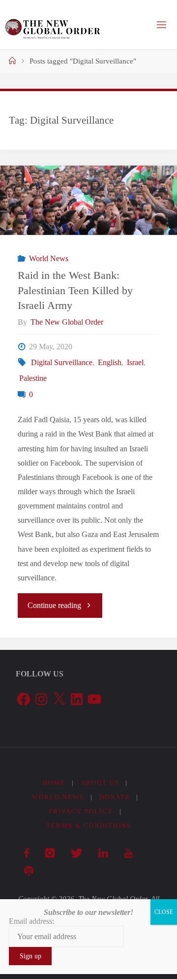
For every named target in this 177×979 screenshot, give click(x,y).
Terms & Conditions (88, 825)
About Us (100, 782)
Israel (135, 362)
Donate (114, 797)
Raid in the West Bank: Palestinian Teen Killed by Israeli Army (75, 290)
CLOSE (163, 912)
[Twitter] (76, 853)
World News (48, 258)
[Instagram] (49, 853)
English (109, 362)
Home (54, 782)
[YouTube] (128, 853)
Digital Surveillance (61, 362)
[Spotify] (28, 871)
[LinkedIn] (103, 853)
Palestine (33, 378)
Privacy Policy (81, 811)
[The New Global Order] (52, 24)
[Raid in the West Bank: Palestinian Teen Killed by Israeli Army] (88, 200)
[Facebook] (26, 853)
